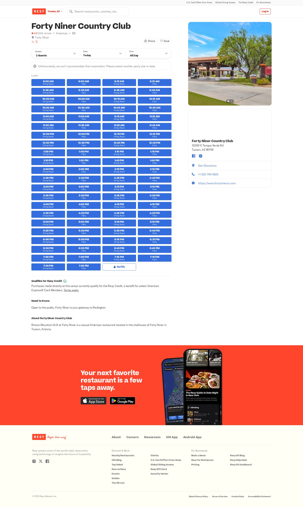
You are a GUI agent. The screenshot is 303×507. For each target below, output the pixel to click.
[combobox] (98, 11)
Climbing (117, 460)
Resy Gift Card (159, 469)
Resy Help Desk (238, 460)
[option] (230, 64)
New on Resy (119, 469)
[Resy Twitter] (40, 461)
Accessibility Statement (259, 496)
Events (115, 473)
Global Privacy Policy (198, 496)
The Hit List (118, 483)
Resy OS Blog (237, 455)
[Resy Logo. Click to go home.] (39, 11)
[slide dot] (228, 101)
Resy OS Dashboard (240, 464)
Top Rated (117, 464)
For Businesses (263, 2)
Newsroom (152, 437)
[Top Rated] (36, 41)
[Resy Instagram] (34, 461)
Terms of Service (220, 496)
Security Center (159, 473)
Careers (132, 437)
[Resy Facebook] (47, 461)
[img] (32, 37)
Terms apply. (71, 290)
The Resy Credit (245, 2)
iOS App (171, 437)
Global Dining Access (225, 2)
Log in (265, 11)
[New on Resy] (32, 41)
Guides (115, 478)
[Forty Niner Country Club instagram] (200, 156)
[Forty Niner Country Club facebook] (193, 156)
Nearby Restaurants (123, 455)
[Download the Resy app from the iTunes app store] (93, 400)
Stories (155, 455)
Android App (192, 437)
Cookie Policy (237, 496)
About (116, 437)
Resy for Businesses (202, 460)
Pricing (195, 464)
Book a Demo (198, 455)
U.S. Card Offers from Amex (199, 2)
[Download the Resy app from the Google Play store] (122, 400)
